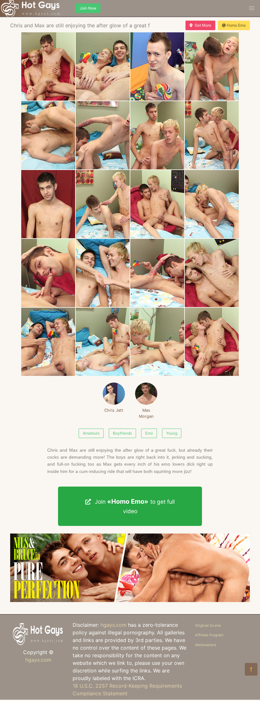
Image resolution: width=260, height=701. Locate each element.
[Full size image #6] (157, 135)
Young (171, 433)
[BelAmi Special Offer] (130, 600)
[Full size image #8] (48, 204)
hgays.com (38, 660)
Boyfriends (122, 433)
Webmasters (205, 645)
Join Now (88, 8)
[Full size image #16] (48, 342)
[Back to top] (251, 669)
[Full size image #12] (48, 273)
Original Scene (208, 625)
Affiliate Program (209, 635)
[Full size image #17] (103, 342)
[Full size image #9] (103, 204)
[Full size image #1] (103, 66)
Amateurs (91, 433)
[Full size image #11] (212, 204)
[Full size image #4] (48, 135)
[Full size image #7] (212, 135)
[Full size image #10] (157, 204)
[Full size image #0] (48, 66)
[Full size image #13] (103, 273)
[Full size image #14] (157, 273)
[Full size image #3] (212, 66)
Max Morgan (146, 413)
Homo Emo (236, 25)
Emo (149, 433)
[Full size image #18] (157, 342)
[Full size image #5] (103, 135)
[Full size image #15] (212, 273)
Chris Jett (113, 410)
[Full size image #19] (212, 342)
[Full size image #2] (157, 66)
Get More (203, 25)
